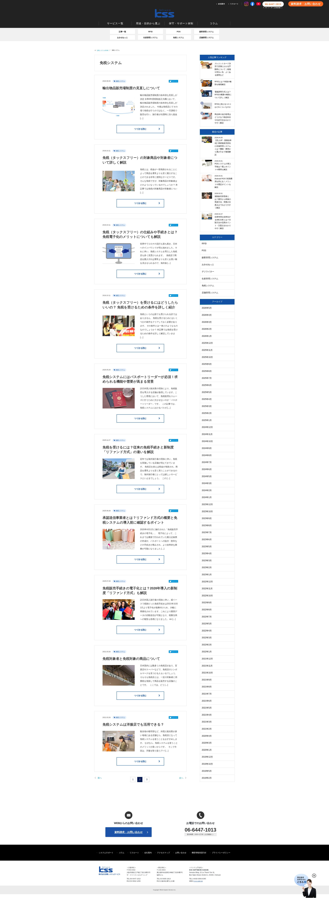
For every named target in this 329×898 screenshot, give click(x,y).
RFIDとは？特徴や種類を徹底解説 (223, 83)
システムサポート (106, 853)
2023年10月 (207, 511)
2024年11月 (207, 434)
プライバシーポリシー (221, 853)
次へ (181, 778)
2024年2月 (207, 490)
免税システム (178, 37)
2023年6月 (207, 539)
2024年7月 (207, 462)
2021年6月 (207, 701)
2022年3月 (207, 638)
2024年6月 (207, 469)
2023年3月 (207, 560)
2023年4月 (207, 553)
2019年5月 (207, 771)
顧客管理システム (206, 32)
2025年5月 (207, 392)
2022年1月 (207, 652)
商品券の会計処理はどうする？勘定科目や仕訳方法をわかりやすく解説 (223, 118)
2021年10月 (207, 673)
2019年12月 (207, 757)
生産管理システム (150, 37)
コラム (214, 23)
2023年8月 (207, 525)
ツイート (174, 81)
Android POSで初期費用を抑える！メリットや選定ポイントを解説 (223, 183)
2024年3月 (207, 483)
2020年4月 (207, 736)
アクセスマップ (163, 853)
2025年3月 (207, 406)
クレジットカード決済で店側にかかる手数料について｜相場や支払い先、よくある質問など (223, 69)
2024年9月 (207, 448)
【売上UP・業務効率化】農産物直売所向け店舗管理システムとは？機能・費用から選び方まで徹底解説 (223, 147)
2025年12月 (207, 343)
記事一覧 (122, 32)
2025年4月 (207, 399)
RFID (150, 32)
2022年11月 (207, 588)
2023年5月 (207, 546)
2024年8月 (207, 455)
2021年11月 (207, 666)
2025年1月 (207, 420)
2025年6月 (207, 385)
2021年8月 (207, 687)
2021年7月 (207, 694)
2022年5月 (207, 624)
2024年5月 (207, 476)
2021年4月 (207, 715)
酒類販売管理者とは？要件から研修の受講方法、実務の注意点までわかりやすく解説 (223, 202)
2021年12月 (207, 659)
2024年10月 (207, 441)
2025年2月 (207, 413)
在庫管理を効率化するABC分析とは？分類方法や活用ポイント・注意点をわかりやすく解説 (223, 222)
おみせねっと (122, 37)
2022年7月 (207, 617)
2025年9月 (207, 364)
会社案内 (221, 4)
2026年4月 (207, 315)
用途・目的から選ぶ (148, 23)
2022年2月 (207, 645)
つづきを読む (140, 129)
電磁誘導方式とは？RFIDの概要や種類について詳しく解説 (223, 95)
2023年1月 (207, 574)
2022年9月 (207, 602)
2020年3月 (207, 743)
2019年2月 (207, 778)
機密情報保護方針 (199, 853)
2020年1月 (207, 750)
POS (178, 32)
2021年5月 (207, 708)
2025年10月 (207, 357)
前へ (100, 778)
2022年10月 (207, 596)
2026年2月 (207, 329)
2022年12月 (207, 582)
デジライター (208, 271)
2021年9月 (207, 680)
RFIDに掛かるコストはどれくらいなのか (223, 105)
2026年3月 (207, 322)
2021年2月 (207, 729)
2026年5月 (207, 308)
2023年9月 (207, 518)
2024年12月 (207, 427)
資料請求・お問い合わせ (306, 3)
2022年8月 (207, 610)
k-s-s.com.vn (198, 881)
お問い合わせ (180, 853)
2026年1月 (207, 336)
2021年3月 (207, 722)
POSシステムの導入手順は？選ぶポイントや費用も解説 (223, 167)
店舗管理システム (206, 37)
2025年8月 (207, 371)
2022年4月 (207, 631)
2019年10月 (207, 764)
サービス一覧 (115, 23)
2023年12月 (207, 504)
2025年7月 (207, 378)
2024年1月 (207, 497)
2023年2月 (207, 567)
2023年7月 (207, 532)
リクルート (234, 4)
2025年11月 (207, 350)
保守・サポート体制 (181, 23)
